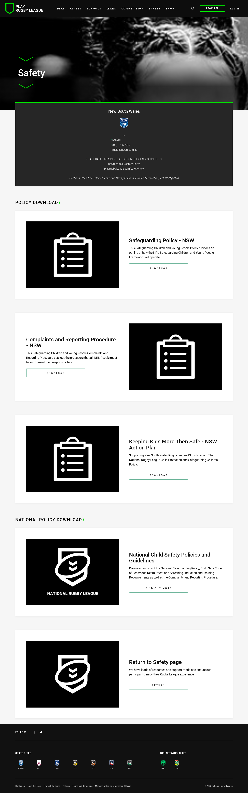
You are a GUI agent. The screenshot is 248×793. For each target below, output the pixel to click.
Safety (155, 8)
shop (170, 8)
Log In (235, 8)
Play (61, 8)
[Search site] (193, 9)
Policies (66, 786)
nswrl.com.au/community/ (124, 164)
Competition (132, 8)
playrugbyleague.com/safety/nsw (124, 168)
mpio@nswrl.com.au (124, 150)
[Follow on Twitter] (41, 732)
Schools (94, 8)
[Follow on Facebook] (34, 732)
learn (111, 8)
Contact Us (20, 786)
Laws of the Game (52, 786)
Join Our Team (34, 786)
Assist (76, 8)
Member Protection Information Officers (113, 786)
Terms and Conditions (82, 786)
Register (212, 8)
